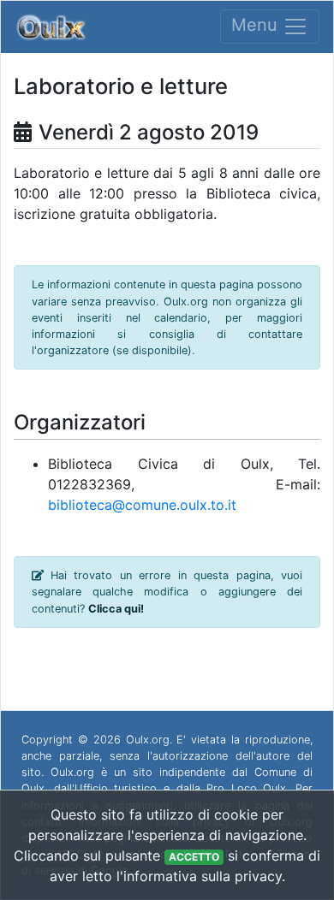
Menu (257, 25)
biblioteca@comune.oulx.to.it (142, 504)
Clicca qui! (116, 608)
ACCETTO (194, 856)
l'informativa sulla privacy (199, 876)
